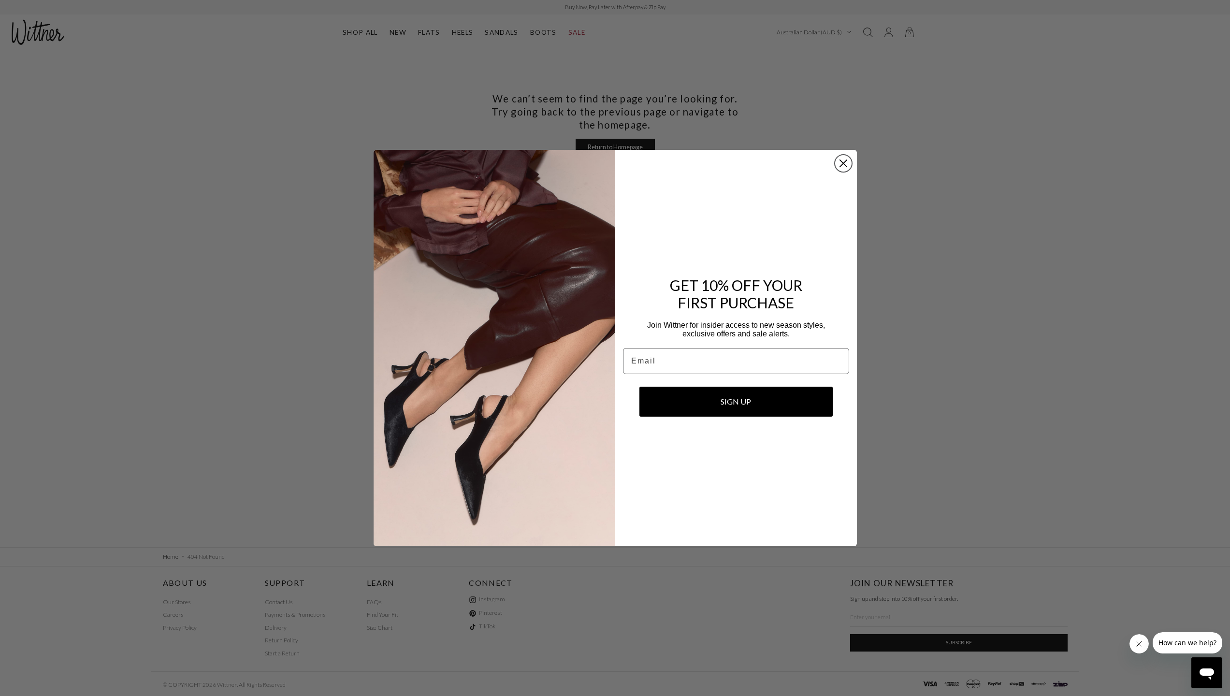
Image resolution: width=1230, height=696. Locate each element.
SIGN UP (736, 401)
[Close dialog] (843, 163)
